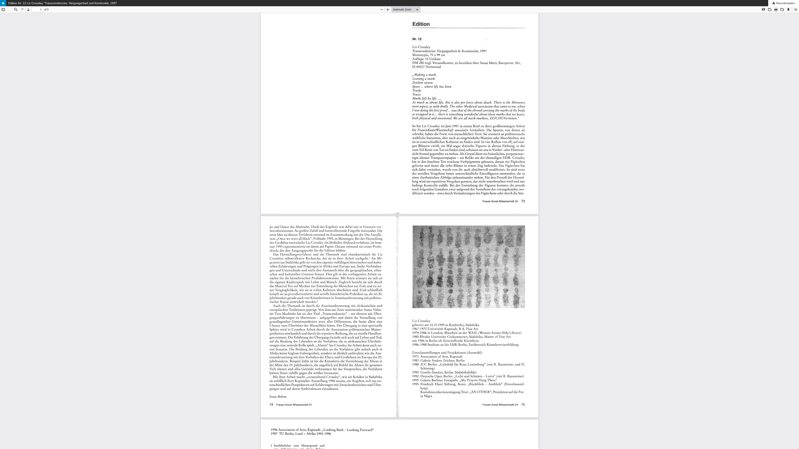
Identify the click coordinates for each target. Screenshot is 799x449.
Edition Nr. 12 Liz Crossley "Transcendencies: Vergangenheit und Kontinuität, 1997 (62, 3)
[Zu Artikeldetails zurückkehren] (3, 3)
